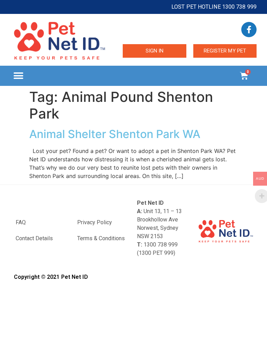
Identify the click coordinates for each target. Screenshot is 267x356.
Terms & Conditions (101, 238)
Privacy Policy (94, 222)
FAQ (21, 222)
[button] (18, 76)
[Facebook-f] (249, 29)
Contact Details (34, 238)
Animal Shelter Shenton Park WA (114, 134)
